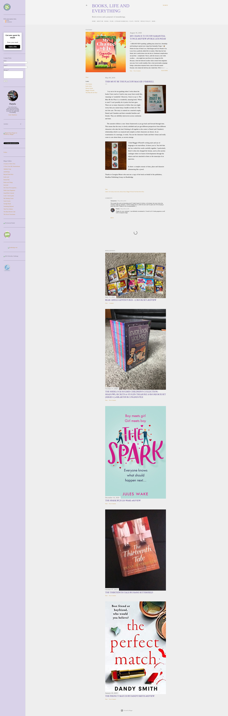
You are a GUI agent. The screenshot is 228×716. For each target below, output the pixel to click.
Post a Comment (137, 71)
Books (106, 21)
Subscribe (13, 47)
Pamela (118, 208)
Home (94, 21)
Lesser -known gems (9, 195)
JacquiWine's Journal (9, 193)
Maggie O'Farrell (90, 90)
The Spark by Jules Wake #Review (123, 500)
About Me (100, 21)
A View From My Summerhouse (12, 166)
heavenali (6, 185)
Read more (164, 70)
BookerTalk (6, 179)
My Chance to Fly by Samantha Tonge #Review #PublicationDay (148, 37)
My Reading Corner (9, 198)
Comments (9, 22)
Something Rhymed (9, 206)
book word (6, 177)
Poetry (137, 21)
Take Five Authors (8, 209)
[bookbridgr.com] (12, 247)
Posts (7, 20)
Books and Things (8, 182)
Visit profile (12, 115)
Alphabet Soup (7, 169)
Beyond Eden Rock (8, 174)
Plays (131, 21)
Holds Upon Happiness (9, 190)
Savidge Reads (7, 203)
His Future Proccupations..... (11, 187)
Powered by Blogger (128, 710)
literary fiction (89, 88)
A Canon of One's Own (9, 163)
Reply (112, 217)
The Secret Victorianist (9, 214)
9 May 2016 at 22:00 (124, 208)
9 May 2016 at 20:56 (121, 200)
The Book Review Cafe (9, 211)
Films (111, 21)
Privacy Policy (146, 21)
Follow (5, 152)
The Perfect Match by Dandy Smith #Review (129, 696)
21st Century (89, 84)
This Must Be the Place (91, 92)
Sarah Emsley (7, 201)
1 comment (111, 303)
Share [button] (131, 71)
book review (89, 86)
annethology (7, 171)
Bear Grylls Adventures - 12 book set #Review (130, 300)
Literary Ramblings (121, 21)
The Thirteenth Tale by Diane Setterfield (129, 592)
